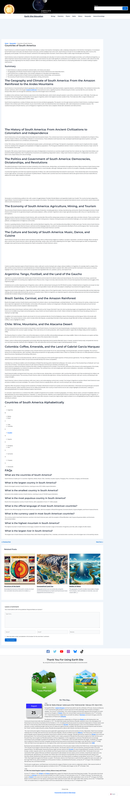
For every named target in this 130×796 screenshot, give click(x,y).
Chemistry (61, 16)
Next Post (99, 541)
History (80, 16)
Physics (68, 16)
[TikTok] (82, 651)
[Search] (125, 8)
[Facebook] (48, 651)
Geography (88, 16)
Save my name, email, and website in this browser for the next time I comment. (28, 636)
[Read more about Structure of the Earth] (19, 569)
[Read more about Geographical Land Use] (52, 569)
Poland (60, 713)
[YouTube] (61, 651)
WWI (93, 743)
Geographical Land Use (45, 586)
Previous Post (6, 541)
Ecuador (10, 433)
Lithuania (63, 716)
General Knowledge (98, 16)
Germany (82, 715)
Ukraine (66, 724)
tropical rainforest (31, 90)
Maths (74, 16)
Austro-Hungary (60, 708)
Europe (71, 749)
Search (96, 5)
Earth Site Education (33, 16)
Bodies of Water (75, 586)
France (47, 773)
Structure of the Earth (12, 586)
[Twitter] (55, 651)
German (34, 775)
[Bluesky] (75, 651)
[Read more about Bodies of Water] (84, 569)
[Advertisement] (52, 30)
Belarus (80, 732)
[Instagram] (68, 651)
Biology (53, 16)
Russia (82, 719)
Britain (94, 734)
